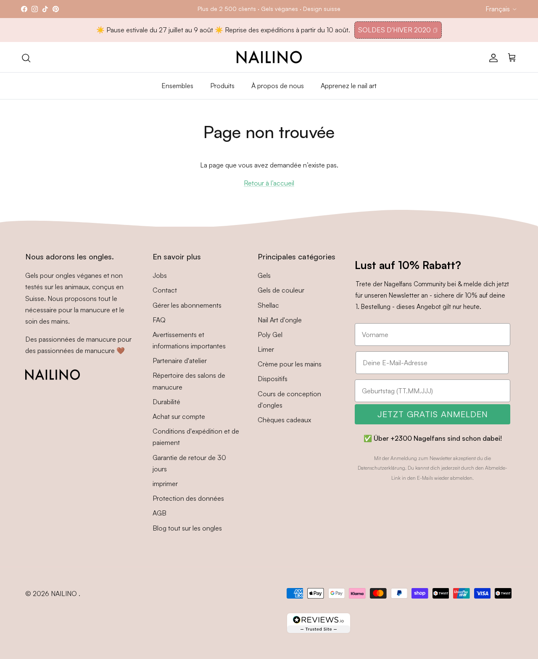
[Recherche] (26, 57)
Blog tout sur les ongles (187, 528)
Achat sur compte (179, 416)
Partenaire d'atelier (180, 360)
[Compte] (491, 57)
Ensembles (177, 85)
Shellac (268, 305)
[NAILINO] (269, 57)
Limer (266, 349)
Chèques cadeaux (284, 420)
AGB (159, 513)
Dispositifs (272, 378)
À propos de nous (277, 85)
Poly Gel (270, 334)
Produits (222, 85)
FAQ (159, 320)
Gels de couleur (281, 290)
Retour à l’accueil (269, 183)
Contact (165, 290)
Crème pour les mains (290, 364)
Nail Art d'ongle (280, 320)
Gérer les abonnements (187, 305)
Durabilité (166, 401)
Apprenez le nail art (349, 85)
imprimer (165, 483)
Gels (264, 275)
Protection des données (188, 498)
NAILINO (65, 593)
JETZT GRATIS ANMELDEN (432, 414)
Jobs (160, 275)
